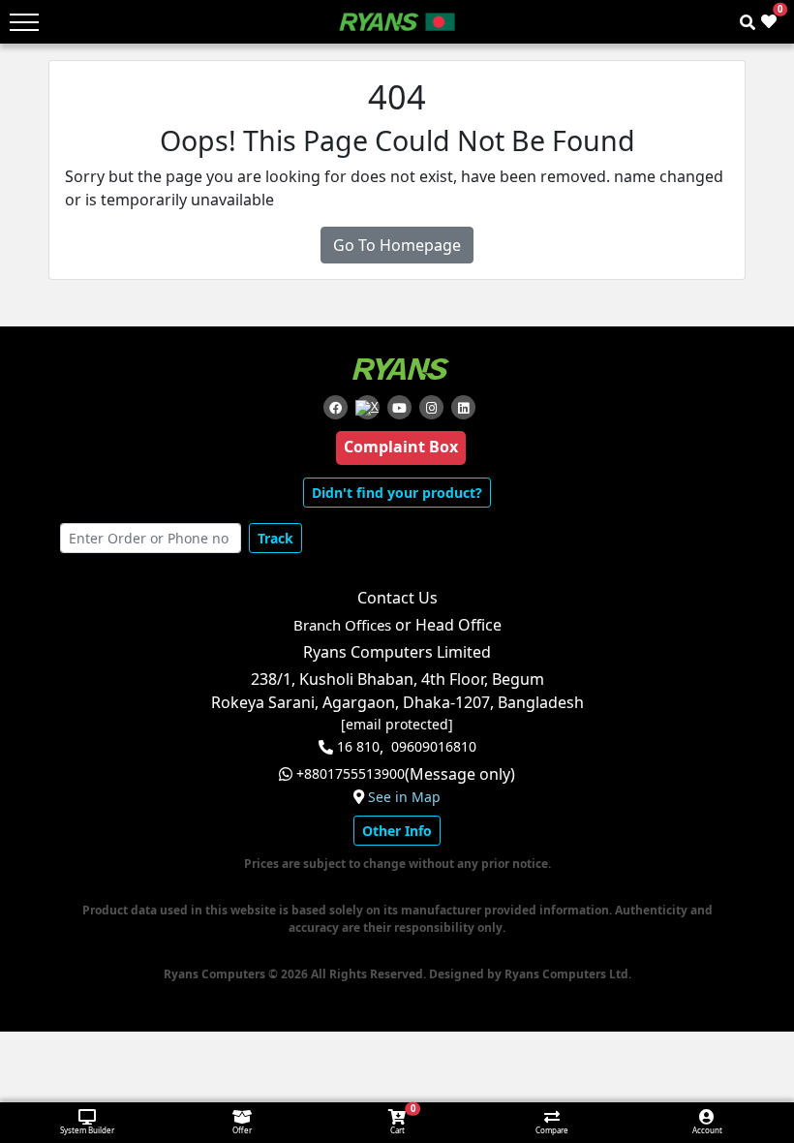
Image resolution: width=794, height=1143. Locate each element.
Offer (242, 1130)
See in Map (404, 797)
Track (275, 538)
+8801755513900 (350, 774)
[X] (367, 407)
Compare (551, 1130)
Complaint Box (401, 446)
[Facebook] (335, 407)
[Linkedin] (463, 407)
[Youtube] (399, 407)
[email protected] (397, 724)
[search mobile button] (747, 22)
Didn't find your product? (397, 492)
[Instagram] (431, 407)
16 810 (358, 747)
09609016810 (433, 747)
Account (707, 1130)
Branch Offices (342, 625)
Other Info (397, 830)
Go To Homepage (397, 245)
